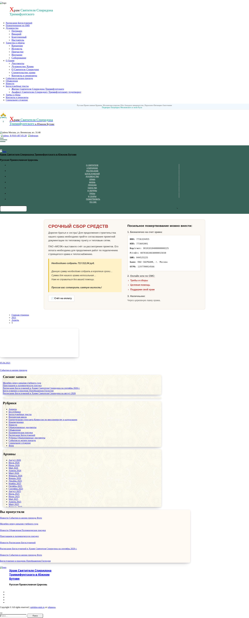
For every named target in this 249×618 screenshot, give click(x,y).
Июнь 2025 (14, 496)
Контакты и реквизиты (24, 75)
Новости (10, 83)
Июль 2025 (14, 494)
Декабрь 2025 (15, 481)
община (51, 607)
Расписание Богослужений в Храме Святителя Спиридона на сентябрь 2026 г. (41, 388)
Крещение (17, 45)
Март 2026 (14, 473)
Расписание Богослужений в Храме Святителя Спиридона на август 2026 (39, 393)
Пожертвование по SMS (18, 25)
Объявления (12, 81)
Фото (11, 445)
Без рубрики (15, 412)
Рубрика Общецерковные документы (27, 438)
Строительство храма (23, 72)
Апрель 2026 (15, 470)
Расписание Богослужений (19, 23)
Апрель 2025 (15, 501)
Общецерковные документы (22, 427)
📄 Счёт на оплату (61, 298)
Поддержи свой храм (142, 289)
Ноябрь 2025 (15, 483)
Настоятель (18, 40)
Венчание (17, 54)
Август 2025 (15, 491)
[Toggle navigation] (1, 149)
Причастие (17, 51)
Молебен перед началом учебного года (22, 383)
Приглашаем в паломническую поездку (22, 385)
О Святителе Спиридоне (25, 69)
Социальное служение (17, 100)
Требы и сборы (13, 95)
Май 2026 (13, 468)
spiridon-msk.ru (37, 607)
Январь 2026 (15, 478)
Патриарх (17, 30)
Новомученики (16, 422)
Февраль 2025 (15, 507)
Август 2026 (15, 460)
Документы (18, 63)
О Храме (10, 60)
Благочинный (19, 37)
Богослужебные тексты (17, 86)
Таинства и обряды (15, 43)
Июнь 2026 (14, 465)
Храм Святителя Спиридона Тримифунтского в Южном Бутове (38, 154)
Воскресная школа (18, 417)
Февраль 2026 (15, 476)
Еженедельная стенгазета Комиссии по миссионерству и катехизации (43, 419)
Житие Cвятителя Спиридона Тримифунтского (38, 88)
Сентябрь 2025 (16, 488)
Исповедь (17, 48)
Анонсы (13, 409)
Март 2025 (14, 504)
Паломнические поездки (21, 432)
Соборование (19, 57)
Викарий (16, 33)
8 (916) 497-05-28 (18, 135)
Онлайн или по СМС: (142, 276)
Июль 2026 (14, 463)
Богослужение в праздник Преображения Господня (28, 390)
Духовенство (12, 28)
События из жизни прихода (19, 78)
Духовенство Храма (23, 66)
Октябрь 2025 (15, 486)
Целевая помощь (140, 285)
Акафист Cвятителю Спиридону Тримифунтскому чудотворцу (46, 92)
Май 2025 (13, 499)
